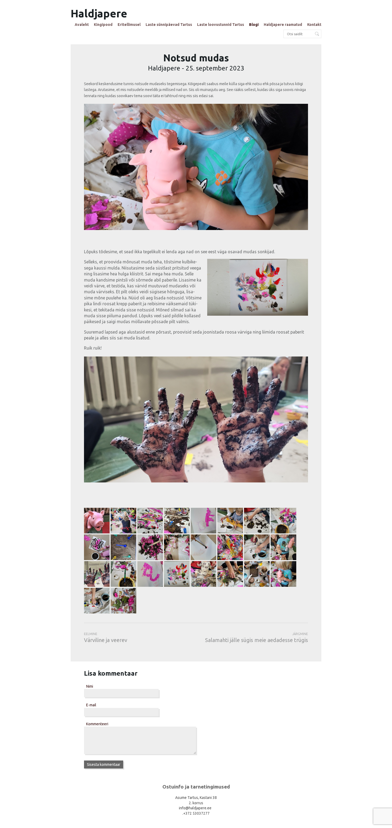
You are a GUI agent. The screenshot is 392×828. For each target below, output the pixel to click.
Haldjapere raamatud (283, 24)
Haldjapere (99, 13)
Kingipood (103, 24)
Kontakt (314, 24)
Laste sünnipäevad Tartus (169, 24)
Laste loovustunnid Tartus (220, 24)
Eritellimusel (129, 24)
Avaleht (82, 24)
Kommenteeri (97, 724)
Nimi (89, 686)
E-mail (91, 705)
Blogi (254, 24)
